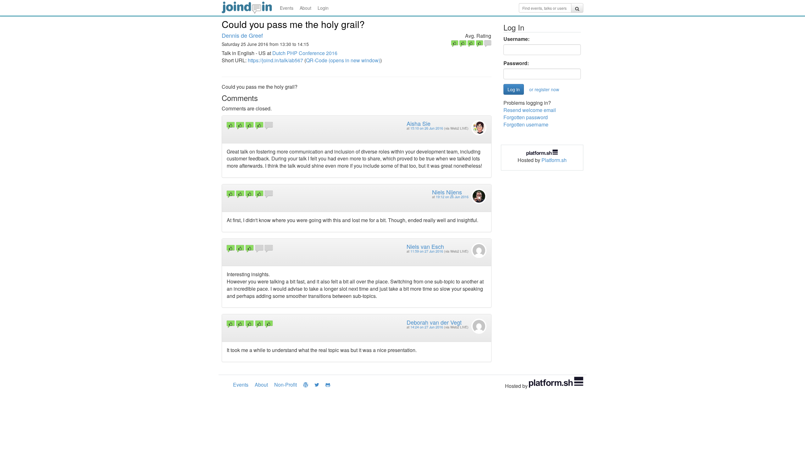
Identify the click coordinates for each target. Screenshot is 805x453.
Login (323, 8)
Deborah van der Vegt (434, 322)
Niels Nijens (447, 192)
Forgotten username (525, 124)
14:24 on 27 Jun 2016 (426, 327)
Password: (516, 63)
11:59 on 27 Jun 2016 (426, 251)
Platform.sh (554, 160)
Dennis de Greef (242, 35)
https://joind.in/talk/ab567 (275, 60)
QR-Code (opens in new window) (343, 60)
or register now (544, 89)
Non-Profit (285, 384)
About (305, 8)
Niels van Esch (425, 246)
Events (286, 8)
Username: (516, 39)
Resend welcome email (529, 110)
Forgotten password (525, 117)
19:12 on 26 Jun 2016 (452, 196)
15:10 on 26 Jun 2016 (426, 128)
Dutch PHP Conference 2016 (304, 53)
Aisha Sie (418, 123)
